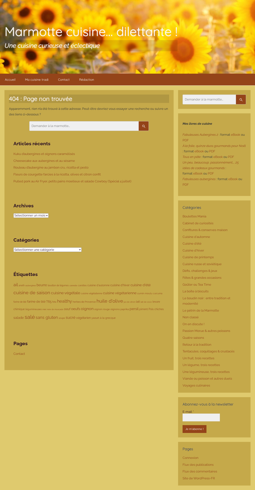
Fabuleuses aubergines (199, 179)
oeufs (75, 309)
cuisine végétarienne (119, 293)
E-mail (188, 412)
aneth (22, 285)
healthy (64, 301)
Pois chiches (156, 309)
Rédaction (86, 79)
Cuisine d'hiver (193, 250)
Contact (64, 79)
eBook (235, 134)
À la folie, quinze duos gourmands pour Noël (214, 146)
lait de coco (146, 302)
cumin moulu (144, 293)
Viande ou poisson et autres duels (207, 378)
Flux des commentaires (200, 471)
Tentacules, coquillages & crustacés (208, 351)
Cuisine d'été (192, 243)
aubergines (30, 285)
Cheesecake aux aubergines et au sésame (44, 161)
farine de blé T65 (39, 301)
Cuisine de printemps (198, 257)
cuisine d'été (140, 285)
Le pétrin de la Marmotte (201, 310)
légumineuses (33, 309)
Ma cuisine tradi (37, 79)
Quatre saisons (193, 338)
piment (143, 309)
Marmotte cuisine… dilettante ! (91, 31)
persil (134, 309)
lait (138, 301)
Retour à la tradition (197, 344)
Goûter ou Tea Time (197, 284)
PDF (186, 140)
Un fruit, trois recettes (198, 358)
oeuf (67, 309)
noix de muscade (55, 309)
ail (15, 284)
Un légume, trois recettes (201, 365)
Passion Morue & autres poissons (206, 331)
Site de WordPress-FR (199, 478)
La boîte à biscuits (196, 291)
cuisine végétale (65, 292)
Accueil (10, 79)
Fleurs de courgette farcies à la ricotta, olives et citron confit (57, 174)
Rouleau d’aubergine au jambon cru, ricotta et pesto (51, 167)
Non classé (191, 317)
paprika (124, 309)
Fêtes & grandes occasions (202, 277)
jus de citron (129, 302)
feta (54, 301)
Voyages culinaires (196, 385)
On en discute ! (193, 324)
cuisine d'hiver (120, 285)
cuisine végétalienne (91, 293)
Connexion (190, 458)
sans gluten (47, 317)
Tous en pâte (192, 157)
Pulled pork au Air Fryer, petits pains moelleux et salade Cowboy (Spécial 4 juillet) (72, 181)
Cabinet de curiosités (198, 223)
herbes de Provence (84, 301)
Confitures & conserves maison (205, 230)
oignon (87, 308)
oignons (115, 309)
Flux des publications (198, 465)
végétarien (83, 318)
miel (44, 309)
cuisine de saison (31, 292)
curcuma (157, 293)
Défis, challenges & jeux (200, 271)
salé (30, 317)
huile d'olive (110, 301)
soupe (62, 318)
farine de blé (19, 302)
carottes (82, 285)
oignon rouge (102, 309)
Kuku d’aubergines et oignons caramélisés (44, 154)
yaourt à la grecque (103, 317)
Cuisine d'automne (196, 237)
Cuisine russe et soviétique (202, 264)
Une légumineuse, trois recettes (206, 372)
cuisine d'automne (98, 285)
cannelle (73, 285)
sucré (70, 317)
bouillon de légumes (58, 285)
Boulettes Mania (194, 216)
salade (18, 318)
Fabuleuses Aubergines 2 (200, 134)
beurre (42, 285)
